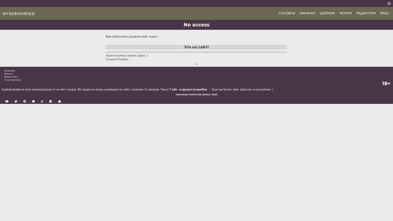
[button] (196, 64)
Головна (287, 13)
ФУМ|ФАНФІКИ (18, 13)
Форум (346, 13)
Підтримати (9, 70)
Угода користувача (12, 79)
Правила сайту (11, 76)
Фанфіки (307, 13)
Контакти (8, 73)
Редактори (366, 13)
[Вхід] (389, 3)
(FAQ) (384, 13)
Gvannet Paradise (117, 59)
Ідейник (327, 13)
